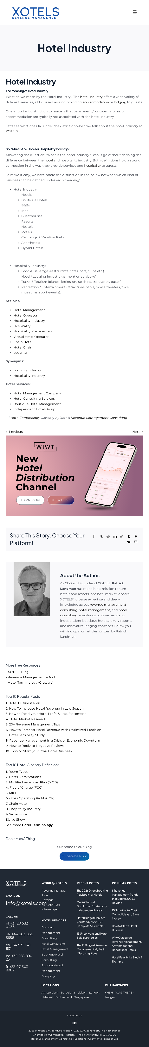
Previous (16, 432)
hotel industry (91, 97)
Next (136, 432)
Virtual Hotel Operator (31, 337)
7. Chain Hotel (17, 804)
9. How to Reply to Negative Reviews (35, 746)
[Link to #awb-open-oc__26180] (135, 12)
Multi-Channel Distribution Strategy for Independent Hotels (92, 906)
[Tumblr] (128, 536)
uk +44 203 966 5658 (19, 936)
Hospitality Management (33, 331)
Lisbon (82, 992)
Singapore (81, 997)
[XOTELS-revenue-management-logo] (36, 2)
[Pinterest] (135, 536)
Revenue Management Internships (51, 904)
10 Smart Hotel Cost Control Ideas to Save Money (125, 914)
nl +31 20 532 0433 (17, 925)
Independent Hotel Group (34, 409)
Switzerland (63, 997)
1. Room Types (17, 772)
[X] (101, 536)
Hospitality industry (29, 376)
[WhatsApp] (122, 536)
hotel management (94, 610)
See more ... (30, 825)
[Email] (135, 542)
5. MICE (11, 793)
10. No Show (15, 819)
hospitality (92, 165)
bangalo (110, 997)
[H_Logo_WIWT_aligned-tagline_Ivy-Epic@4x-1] (45, 443)
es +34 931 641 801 (18, 947)
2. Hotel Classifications (23, 777)
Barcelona (68, 992)
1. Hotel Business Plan (23, 703)
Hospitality (22, 326)
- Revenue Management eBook (31, 677)
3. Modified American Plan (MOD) (32, 782)
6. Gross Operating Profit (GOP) (30, 798)
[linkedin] (74, 1023)
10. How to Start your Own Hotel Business (39, 751)
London (94, 992)
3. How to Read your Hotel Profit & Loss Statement (46, 714)
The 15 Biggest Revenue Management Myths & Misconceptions (92, 949)
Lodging (20, 352)
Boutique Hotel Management (37, 404)
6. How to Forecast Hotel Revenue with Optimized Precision (53, 730)
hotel (49, 160)
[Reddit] (108, 536)
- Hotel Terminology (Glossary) (29, 682)
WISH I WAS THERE (118, 992)
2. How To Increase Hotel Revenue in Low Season (45, 708)
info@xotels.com (26, 903)
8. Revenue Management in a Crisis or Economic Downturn (53, 740)
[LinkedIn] (115, 536)
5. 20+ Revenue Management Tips (33, 724)
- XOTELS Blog (17, 672)
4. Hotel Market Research (26, 719)
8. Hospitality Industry (23, 809)
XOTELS (12, 131)
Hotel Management (29, 310)
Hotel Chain (23, 347)
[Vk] (128, 542)
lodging (120, 102)
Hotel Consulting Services (34, 398)
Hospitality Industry (29, 321)
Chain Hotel (23, 342)
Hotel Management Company (37, 393)
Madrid (48, 997)
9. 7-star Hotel (17, 814)
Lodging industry (27, 370)
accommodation (96, 102)
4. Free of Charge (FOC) (24, 787)
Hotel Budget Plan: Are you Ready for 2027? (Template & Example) (91, 922)
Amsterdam (50, 992)
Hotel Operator (25, 315)
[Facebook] (93, 536)
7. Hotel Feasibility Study (25, 735)
